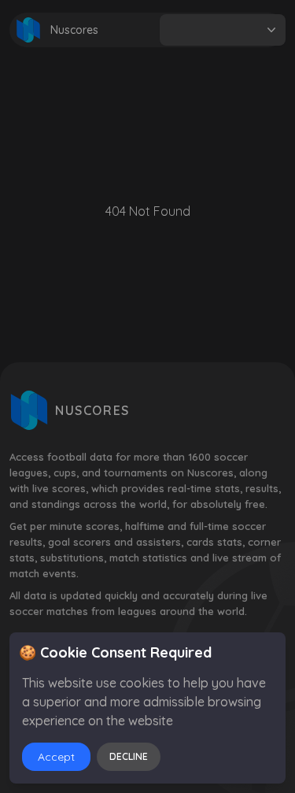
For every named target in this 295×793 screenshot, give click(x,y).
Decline (128, 756)
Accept (56, 757)
